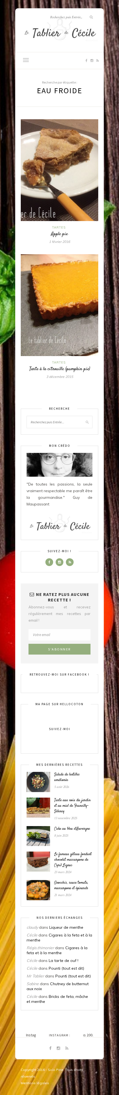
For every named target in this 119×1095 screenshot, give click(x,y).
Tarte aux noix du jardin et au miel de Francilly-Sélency (72, 806)
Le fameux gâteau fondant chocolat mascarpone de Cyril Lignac (73, 860)
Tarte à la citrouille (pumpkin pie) (59, 369)
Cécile (32, 935)
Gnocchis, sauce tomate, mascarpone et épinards (71, 885)
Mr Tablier (35, 976)
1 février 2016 (59, 242)
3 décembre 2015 (59, 377)
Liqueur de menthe (66, 927)
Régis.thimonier (40, 947)
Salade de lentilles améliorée (67, 777)
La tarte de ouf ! (63, 960)
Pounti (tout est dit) (66, 968)
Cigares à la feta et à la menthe (57, 950)
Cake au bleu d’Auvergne (72, 829)
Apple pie (59, 234)
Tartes (59, 227)
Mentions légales (35, 1083)
